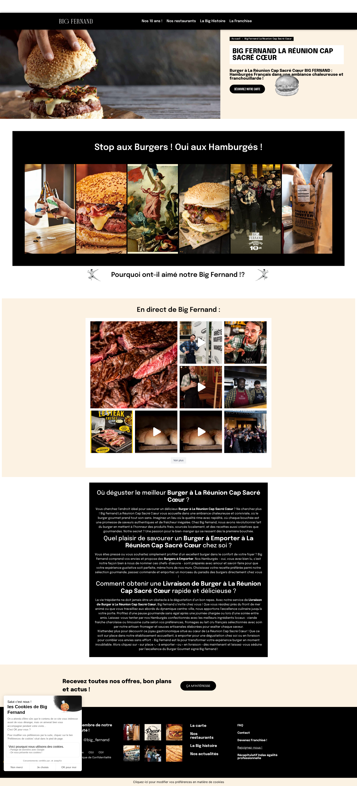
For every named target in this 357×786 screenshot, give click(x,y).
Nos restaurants (181, 21)
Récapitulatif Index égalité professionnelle (257, 757)
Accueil (235, 39)
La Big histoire (203, 746)
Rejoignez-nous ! (249, 747)
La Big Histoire (212, 21)
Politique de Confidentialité (94, 757)
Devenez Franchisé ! (252, 740)
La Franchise (240, 21)
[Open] (133, 364)
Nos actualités (204, 754)
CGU (91, 752)
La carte (198, 726)
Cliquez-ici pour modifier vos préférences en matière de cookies (178, 782)
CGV (101, 752)
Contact (243, 732)
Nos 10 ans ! (152, 21)
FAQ (240, 725)
